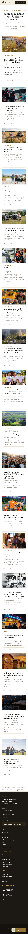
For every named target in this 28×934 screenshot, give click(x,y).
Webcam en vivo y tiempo (8, 840)
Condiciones (5, 874)
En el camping (5, 835)
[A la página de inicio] (3, 2)
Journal (7, 2)
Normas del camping (7, 876)
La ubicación (5, 837)
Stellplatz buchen (20, 2)
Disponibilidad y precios (8, 862)
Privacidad (4, 881)
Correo (5, 817)
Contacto (4, 844)
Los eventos (5, 832)
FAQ (3, 842)
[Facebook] (11, 931)
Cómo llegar (5, 866)
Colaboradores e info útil (8, 864)
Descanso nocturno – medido (9, 859)
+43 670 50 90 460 (7, 810)
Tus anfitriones (5, 857)
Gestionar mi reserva (7, 847)
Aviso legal (4, 879)
